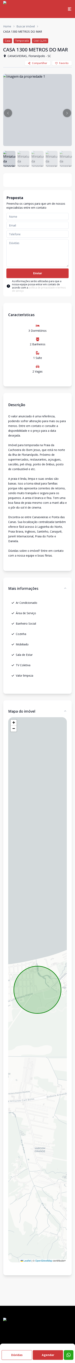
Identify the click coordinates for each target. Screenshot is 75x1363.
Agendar (48, 1355)
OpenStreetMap (43, 1260)
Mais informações (23, 588)
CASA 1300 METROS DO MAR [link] (22, 31)
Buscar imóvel (25, 26)
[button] (8, 113)
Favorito (64, 63)
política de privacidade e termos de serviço (39, 289)
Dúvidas (17, 1355)
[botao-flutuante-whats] (68, 1355)
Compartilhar (39, 63)
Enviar (37, 273)
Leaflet (27, 1260)
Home (7, 26)
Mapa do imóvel (21, 711)
